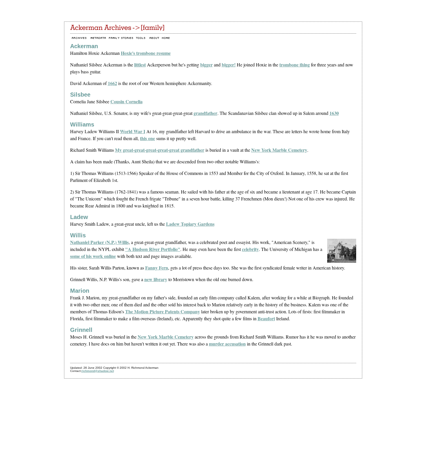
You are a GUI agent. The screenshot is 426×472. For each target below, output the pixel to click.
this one (147, 138)
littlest (140, 64)
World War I (132, 131)
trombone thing (294, 64)
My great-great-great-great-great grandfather (159, 150)
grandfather (205, 113)
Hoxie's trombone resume (146, 53)
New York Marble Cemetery (279, 150)
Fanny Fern (156, 267)
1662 (112, 83)
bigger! (229, 64)
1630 (334, 113)
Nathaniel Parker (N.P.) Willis (99, 242)
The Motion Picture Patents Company (162, 311)
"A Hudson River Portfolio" (152, 249)
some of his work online (93, 256)
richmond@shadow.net (97, 370)
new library (155, 279)
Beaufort (266, 318)
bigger (206, 64)
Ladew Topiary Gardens (190, 223)
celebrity (250, 249)
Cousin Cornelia (126, 101)
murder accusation (227, 343)
